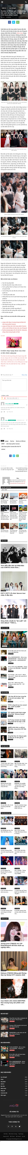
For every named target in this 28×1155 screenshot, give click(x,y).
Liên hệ (23, 1136)
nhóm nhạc (20, 33)
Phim (2, 1079)
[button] (26, 2)
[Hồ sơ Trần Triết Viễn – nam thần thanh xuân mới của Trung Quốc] (21, 840)
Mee (18, 478)
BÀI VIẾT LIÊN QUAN (6, 487)
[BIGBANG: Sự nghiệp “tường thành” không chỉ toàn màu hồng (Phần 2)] (21, 773)
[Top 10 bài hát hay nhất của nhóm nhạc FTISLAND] (5, 496)
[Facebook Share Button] (9, 22)
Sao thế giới (12, 8)
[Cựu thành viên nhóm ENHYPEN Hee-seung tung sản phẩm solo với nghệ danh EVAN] (14, 988)
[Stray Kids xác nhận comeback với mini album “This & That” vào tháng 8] (4, 1020)
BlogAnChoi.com (5, 1115)
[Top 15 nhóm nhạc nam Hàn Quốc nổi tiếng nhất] (23, 526)
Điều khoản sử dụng (13, 1133)
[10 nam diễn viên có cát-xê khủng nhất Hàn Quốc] (7, 795)
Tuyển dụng (20, 1133)
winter (3, 449)
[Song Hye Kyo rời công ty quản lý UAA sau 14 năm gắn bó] (4, 738)
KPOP (2, 444)
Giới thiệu (6, 1133)
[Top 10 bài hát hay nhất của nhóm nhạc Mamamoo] (14, 496)
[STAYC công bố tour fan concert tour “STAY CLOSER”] (4, 707)
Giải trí (4, 8)
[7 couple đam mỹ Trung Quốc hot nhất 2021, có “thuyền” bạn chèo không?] (21, 880)
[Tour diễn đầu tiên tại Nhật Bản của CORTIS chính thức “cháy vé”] (14, 553)
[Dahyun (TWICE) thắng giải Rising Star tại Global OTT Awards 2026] (14, 961)
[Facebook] (8, 1126)
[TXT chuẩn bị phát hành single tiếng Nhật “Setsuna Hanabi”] (4, 715)
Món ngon (3, 1095)
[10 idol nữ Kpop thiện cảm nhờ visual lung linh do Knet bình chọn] (7, 840)
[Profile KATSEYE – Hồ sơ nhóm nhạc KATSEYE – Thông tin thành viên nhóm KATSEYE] (14, 639)
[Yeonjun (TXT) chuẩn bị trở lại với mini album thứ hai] (4, 1027)
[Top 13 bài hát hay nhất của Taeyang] (5, 526)
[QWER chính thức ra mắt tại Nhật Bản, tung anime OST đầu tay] (4, 730)
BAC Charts (12, 1136)
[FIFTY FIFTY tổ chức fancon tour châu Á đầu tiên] (14, 581)
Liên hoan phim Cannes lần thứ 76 (11, 446)
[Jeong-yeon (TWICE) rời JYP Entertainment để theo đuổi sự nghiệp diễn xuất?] (14, 931)
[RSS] (15, 1126)
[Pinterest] (12, 1126)
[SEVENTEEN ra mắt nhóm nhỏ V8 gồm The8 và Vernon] (4, 1034)
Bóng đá (3, 1090)
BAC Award (18, 1136)
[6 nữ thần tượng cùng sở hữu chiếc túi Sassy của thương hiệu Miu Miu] (21, 900)
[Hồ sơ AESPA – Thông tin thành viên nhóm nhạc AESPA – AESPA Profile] (21, 860)
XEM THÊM (4, 489)
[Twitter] (19, 1126)
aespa (6, 441)
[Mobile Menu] (2, 2)
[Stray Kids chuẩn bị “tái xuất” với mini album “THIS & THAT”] (14, 608)
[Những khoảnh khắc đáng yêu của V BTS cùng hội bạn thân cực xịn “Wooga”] (7, 773)
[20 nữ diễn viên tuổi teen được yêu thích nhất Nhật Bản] (4, 652)
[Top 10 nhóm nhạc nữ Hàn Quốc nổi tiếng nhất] (14, 526)
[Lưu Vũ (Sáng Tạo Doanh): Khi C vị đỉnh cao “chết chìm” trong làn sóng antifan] (7, 860)
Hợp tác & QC (6, 1136)
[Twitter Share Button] (13, 22)
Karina (12, 441)
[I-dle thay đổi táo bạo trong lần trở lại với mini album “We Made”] (4, 699)
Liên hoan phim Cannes (13, 444)
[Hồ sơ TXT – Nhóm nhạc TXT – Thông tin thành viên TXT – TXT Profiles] (4, 684)
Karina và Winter (21, 441)
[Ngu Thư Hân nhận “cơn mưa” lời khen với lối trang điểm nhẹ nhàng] (21, 753)
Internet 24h (4, 1093)
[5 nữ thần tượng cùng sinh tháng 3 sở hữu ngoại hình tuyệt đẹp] (7, 900)
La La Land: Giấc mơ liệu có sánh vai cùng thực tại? (7, 468)
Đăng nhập (24, 374)
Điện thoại (3, 1088)
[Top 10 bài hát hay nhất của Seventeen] (23, 496)
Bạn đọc (3, 1086)
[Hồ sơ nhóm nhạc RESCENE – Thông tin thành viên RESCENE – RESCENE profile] (4, 668)
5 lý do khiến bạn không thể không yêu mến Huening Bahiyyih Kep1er (21, 469)
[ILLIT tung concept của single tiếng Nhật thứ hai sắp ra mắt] (4, 722)
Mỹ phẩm (3, 1081)
